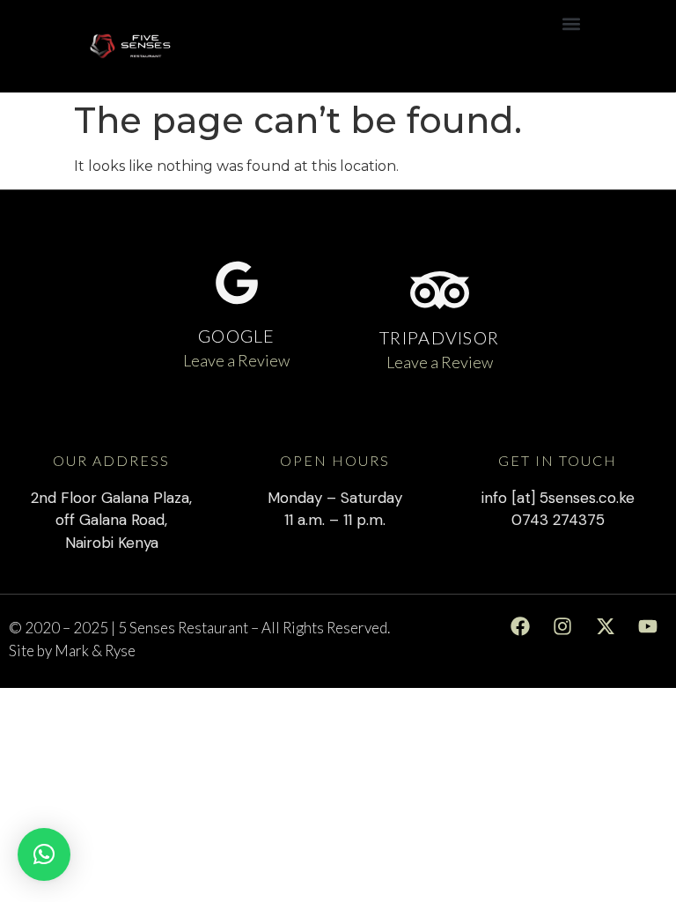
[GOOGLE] (237, 283)
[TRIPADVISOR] (439, 290)
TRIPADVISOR (439, 337)
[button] (571, 23)
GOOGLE (236, 335)
